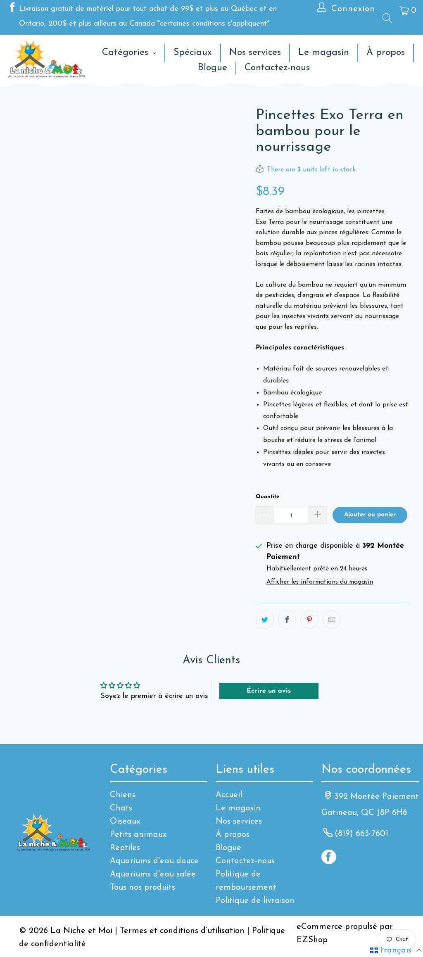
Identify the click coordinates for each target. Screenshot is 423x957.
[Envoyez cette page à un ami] (332, 619)
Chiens (122, 795)
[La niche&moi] (46, 59)
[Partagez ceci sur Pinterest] (309, 619)
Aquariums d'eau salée (153, 874)
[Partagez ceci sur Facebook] (287, 619)
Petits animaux (138, 835)
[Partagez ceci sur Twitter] (265, 619)
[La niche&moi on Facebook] (11, 9)
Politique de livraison (255, 901)
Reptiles (125, 848)
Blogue (228, 848)
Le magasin (238, 808)
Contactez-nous (245, 861)
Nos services (239, 821)
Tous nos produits (142, 887)
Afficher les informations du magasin (319, 582)
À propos (233, 835)
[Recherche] (386, 18)
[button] (396, 950)
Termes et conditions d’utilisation (182, 931)
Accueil (229, 795)
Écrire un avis (269, 691)
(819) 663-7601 (361, 834)
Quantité (267, 496)
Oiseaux (125, 821)
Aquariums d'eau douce (154, 861)
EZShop (312, 940)
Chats (121, 808)
